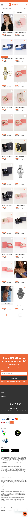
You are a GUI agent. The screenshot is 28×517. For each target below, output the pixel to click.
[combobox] (14, 8)
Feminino (11, 367)
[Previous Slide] (1, 1)
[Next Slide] (27, 1)
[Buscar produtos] (25, 8)
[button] (13, 381)
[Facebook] (8, 404)
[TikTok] (17, 404)
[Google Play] (6, 450)
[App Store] (15, 450)
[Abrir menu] (2, 5)
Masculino (19, 367)
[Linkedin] (20, 404)
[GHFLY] (10, 510)
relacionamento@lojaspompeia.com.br (19, 460)
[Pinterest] (10, 404)
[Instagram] (12, 404)
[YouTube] (15, 404)
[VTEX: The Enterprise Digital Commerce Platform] (3, 510)
